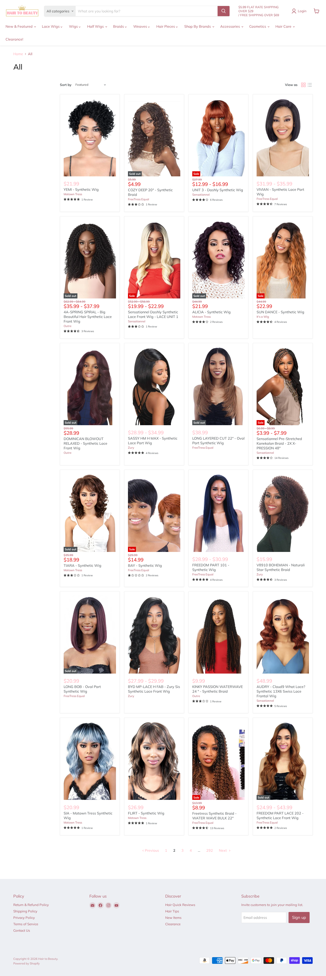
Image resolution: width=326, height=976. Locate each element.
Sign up (299, 917)
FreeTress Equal (138, 199)
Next (223, 850)
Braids (119, 26)
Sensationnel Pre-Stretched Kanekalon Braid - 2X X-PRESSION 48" (279, 443)
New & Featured (19, 26)
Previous (151, 850)
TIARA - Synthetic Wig (82, 565)
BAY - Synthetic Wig (145, 565)
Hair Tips (172, 911)
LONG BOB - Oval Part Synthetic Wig (82, 689)
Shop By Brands (198, 26)
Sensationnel (201, 194)
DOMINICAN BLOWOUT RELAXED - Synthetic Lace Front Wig (85, 443)
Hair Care (283, 26)
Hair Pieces (166, 26)
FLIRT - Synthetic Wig (146, 813)
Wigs (74, 26)
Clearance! (14, 39)
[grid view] (303, 85)
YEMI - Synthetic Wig (81, 189)
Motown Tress (73, 194)
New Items (173, 918)
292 (209, 850)
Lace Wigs (51, 26)
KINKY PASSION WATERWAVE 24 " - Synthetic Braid (217, 689)
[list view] (309, 85)
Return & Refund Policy (31, 905)
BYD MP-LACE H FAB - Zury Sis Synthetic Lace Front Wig (154, 689)
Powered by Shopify (26, 963)
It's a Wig (263, 316)
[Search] (224, 11)
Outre (67, 326)
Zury (131, 447)
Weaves (140, 26)
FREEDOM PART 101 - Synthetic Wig (210, 567)
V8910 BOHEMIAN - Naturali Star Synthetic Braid (281, 567)
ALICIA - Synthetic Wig (211, 312)
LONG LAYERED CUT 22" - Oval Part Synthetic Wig (218, 440)
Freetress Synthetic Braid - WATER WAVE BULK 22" (214, 815)
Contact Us (21, 930)
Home (18, 54)
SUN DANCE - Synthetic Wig (280, 312)
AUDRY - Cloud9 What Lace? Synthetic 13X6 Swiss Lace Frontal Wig (281, 691)
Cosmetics (258, 26)
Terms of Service (25, 924)
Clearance (173, 924)
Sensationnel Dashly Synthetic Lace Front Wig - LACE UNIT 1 (153, 314)
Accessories (230, 26)
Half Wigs (96, 26)
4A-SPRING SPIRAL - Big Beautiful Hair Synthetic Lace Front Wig (88, 316)
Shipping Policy (25, 911)
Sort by (65, 85)
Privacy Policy (24, 918)
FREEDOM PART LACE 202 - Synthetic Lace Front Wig (280, 815)
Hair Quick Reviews (180, 905)
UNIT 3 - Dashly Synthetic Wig (217, 190)
